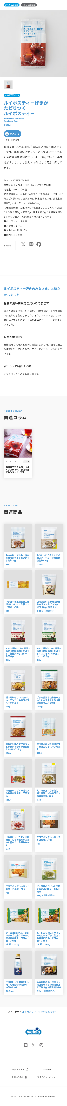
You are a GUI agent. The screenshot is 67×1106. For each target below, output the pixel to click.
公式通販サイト (17, 1069)
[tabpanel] (33, 43)
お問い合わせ (18, 1077)
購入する (15, 133)
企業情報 (47, 1069)
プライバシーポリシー (47, 1077)
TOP (9, 1011)
